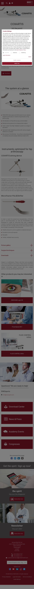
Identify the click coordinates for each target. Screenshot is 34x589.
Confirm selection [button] (17, 60)
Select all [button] (17, 63)
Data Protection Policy (21, 50)
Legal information (6, 55)
